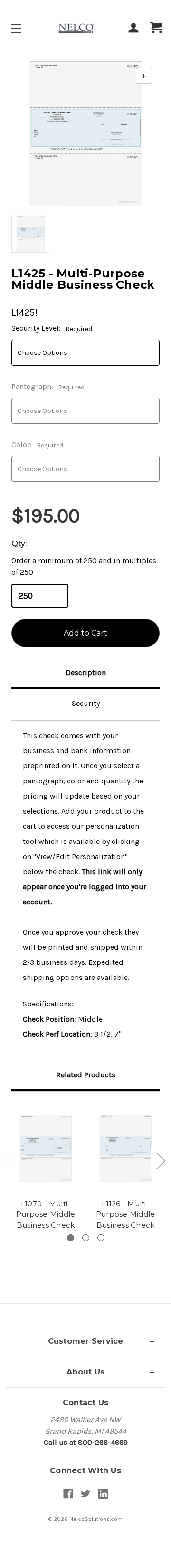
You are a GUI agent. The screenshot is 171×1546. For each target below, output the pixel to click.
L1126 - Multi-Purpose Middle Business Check (125, 1214)
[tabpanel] (46, 1167)
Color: (37, 444)
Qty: (19, 543)
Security (86, 703)
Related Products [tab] (85, 1074)
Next (160, 1160)
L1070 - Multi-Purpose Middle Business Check (46, 1214)
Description (86, 672)
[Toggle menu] (24, 28)
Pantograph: (48, 386)
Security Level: (51, 328)
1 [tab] (70, 1237)
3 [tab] (100, 1237)
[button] (85, 1341)
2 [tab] (85, 1237)
